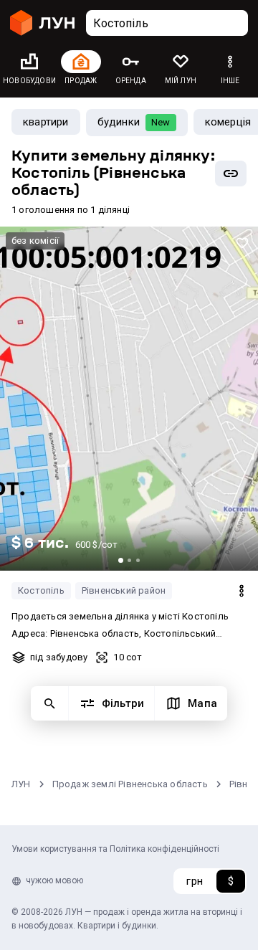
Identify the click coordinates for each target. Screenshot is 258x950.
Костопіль (41, 590)
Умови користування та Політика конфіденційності (115, 849)
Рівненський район (124, 590)
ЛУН (21, 784)
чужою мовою (54, 880)
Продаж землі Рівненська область (130, 784)
